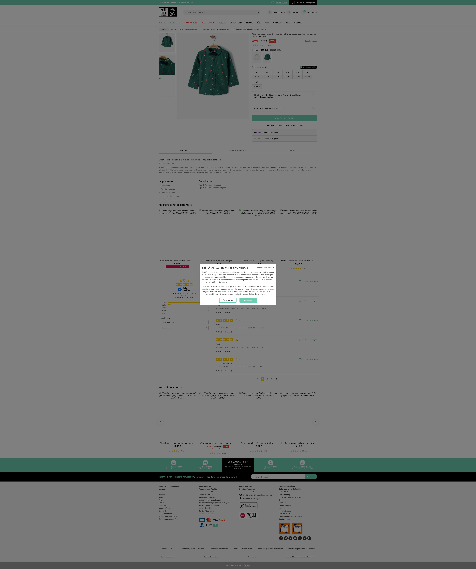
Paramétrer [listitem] (228, 300)
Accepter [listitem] (248, 300)
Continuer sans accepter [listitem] (265, 267)
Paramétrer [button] (239, 289)
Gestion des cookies (255, 294)
